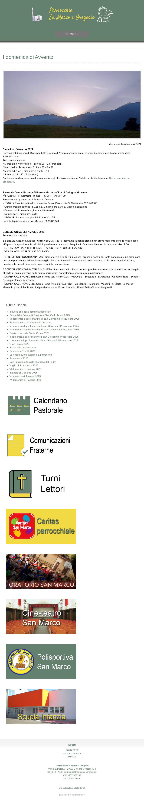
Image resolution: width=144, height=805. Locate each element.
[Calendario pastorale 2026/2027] (38, 406)
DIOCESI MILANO (72, 753)
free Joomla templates (72, 795)
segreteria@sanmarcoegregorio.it (80, 772)
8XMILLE (72, 756)
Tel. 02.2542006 (55, 772)
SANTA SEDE (72, 750)
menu (74, 34)
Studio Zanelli (79, 788)
